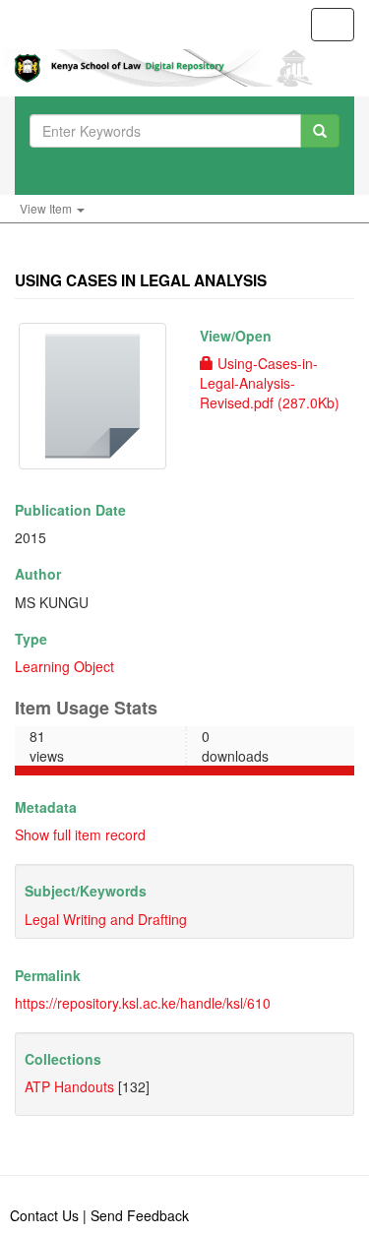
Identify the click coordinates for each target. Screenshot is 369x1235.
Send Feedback (140, 1215)
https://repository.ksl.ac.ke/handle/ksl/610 (143, 1003)
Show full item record (80, 834)
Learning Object (64, 666)
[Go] (319, 131)
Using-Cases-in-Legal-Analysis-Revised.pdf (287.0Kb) (269, 382)
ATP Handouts (69, 1086)
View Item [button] (47, 208)
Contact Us (44, 1215)
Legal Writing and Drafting (106, 919)
